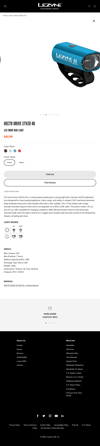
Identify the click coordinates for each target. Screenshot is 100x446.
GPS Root (70, 349)
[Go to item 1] (40, 114)
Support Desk (71, 361)
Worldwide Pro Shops (74, 369)
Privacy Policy (14, 425)
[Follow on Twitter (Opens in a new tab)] (43, 416)
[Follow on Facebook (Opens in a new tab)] (37, 416)
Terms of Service (30, 425)
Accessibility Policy (61, 425)
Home (5, 16)
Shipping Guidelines (74, 381)
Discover (20, 353)
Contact (20, 345)
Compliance (70, 389)
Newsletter (70, 345)
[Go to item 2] (43, 114)
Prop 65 (75, 425)
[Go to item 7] (56, 114)
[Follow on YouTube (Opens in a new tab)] (56, 416)
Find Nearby (50, 183)
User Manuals (71, 357)
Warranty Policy (72, 353)
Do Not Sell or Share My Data (52, 428)
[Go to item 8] (59, 114)
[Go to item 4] (48, 114)
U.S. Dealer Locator (73, 373)
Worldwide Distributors (75, 365)
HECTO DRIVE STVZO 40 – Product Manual (21, 285)
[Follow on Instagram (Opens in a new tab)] (50, 416)
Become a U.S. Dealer (74, 377)
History (19, 349)
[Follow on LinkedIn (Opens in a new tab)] (62, 416)
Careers (20, 365)
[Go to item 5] (51, 114)
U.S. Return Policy (73, 385)
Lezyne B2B (21, 361)
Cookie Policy (45, 425)
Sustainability (22, 357)
